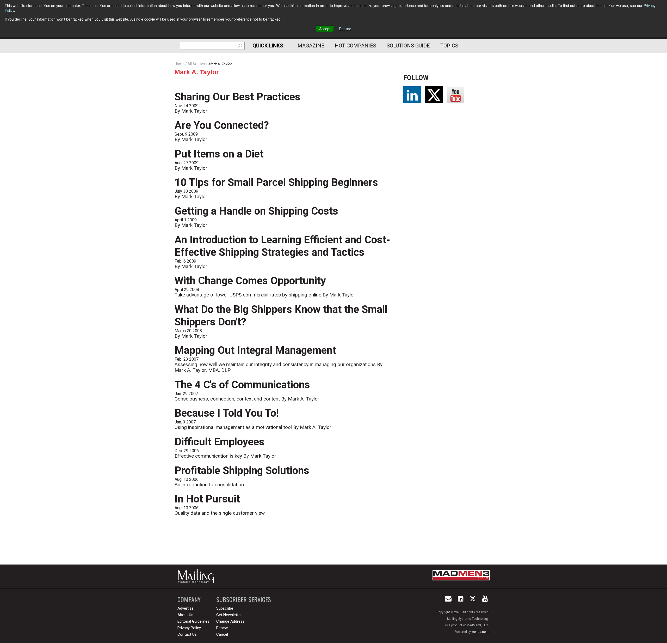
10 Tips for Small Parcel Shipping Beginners (276, 182)
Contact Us (187, 634)
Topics (449, 46)
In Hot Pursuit (207, 499)
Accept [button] (324, 28)
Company (189, 599)
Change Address (230, 621)
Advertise (185, 608)
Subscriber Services (243, 599)
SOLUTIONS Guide (408, 46)
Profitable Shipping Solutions (242, 470)
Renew (222, 628)
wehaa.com (480, 632)
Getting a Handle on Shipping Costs (256, 211)
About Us (185, 614)
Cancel (222, 634)
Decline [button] (345, 28)
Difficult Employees (219, 442)
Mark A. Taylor (197, 72)
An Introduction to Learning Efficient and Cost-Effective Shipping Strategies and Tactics (282, 246)
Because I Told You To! (227, 413)
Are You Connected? (222, 125)
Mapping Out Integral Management (255, 350)
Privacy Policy (189, 628)
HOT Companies (355, 46)
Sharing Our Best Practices (237, 97)
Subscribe (224, 608)
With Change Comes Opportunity (250, 281)
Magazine (311, 46)
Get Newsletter (229, 614)
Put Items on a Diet (219, 154)
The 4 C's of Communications (242, 385)
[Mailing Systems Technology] (197, 576)
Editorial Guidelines (193, 621)
